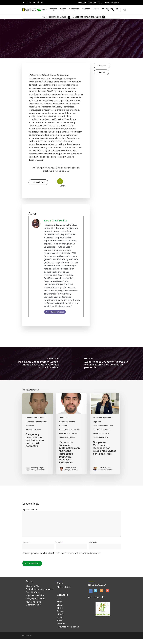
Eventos (61, 623)
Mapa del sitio (63, 587)
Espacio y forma (41, 422)
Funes (60, 620)
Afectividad (63, 418)
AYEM (60, 617)
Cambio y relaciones (67, 422)
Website (93, 542)
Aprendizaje (107, 418)
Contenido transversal (101, 429)
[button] (38, 182)
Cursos (60, 611)
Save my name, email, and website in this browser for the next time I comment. (63, 553)
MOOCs (60, 614)
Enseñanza (70, 56)
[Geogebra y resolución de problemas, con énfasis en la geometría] (37, 433)
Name (25, 542)
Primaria (105, 433)
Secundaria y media (33, 429)
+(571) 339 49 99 (33, 601)
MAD (59, 602)
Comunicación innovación (35, 418)
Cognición (63, 425)
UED (59, 598)
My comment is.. (30, 509)
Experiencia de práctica (85, 56)
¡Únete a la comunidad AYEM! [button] (87, 17)
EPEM (60, 608)
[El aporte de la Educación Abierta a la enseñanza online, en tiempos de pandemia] (107, 363)
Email (59, 542)
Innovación (100, 56)
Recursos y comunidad (68, 627)
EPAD (59, 605)
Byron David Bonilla (33, 56)
